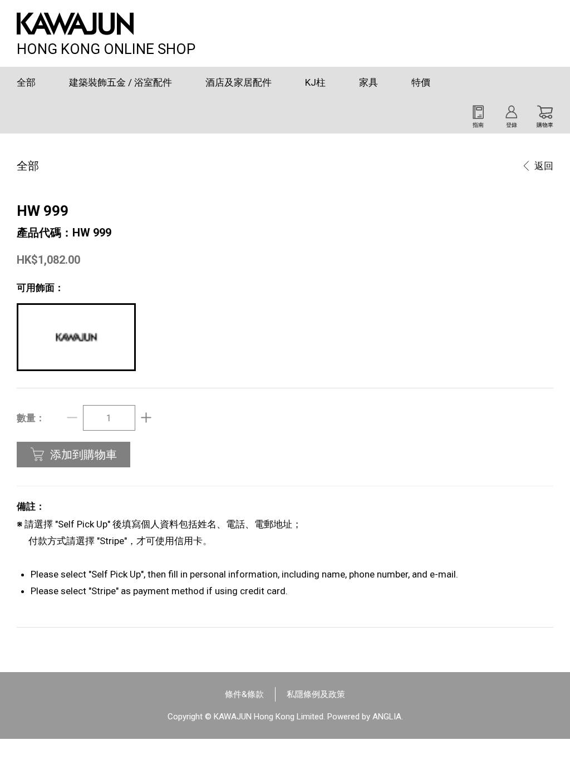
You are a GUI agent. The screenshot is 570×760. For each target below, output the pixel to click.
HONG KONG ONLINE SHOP (106, 48)
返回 (543, 165)
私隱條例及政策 (316, 694)
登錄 (511, 125)
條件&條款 (244, 694)
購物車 (545, 125)
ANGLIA (386, 717)
